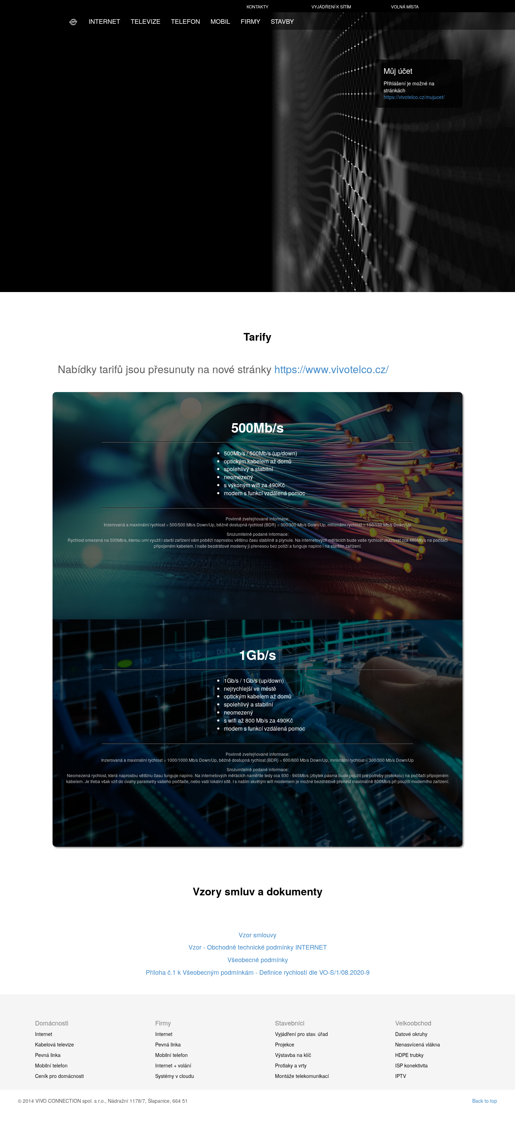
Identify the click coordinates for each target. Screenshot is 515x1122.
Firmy (163, 1022)
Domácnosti (51, 1022)
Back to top (484, 1100)
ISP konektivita (411, 1065)
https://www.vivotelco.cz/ (331, 368)
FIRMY (250, 21)
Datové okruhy (411, 1033)
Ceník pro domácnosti (59, 1075)
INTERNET (104, 21)
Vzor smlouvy (257, 934)
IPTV (400, 1075)
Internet (43, 1033)
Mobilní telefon (51, 1065)
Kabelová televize (54, 1044)
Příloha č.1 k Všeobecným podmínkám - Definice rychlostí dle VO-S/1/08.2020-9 (258, 972)
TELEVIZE (145, 21)
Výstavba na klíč (293, 1054)
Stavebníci (289, 1022)
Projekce (284, 1044)
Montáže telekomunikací (302, 1075)
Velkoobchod (413, 1022)
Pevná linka (48, 1054)
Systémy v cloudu (174, 1075)
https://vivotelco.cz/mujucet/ (414, 96)
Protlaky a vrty (291, 1065)
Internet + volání (173, 1065)
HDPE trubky (409, 1054)
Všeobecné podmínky (257, 959)
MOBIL (220, 21)
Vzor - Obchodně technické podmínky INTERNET (257, 946)
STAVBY (282, 21)
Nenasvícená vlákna (417, 1044)
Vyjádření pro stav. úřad (301, 1033)
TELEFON (185, 21)
